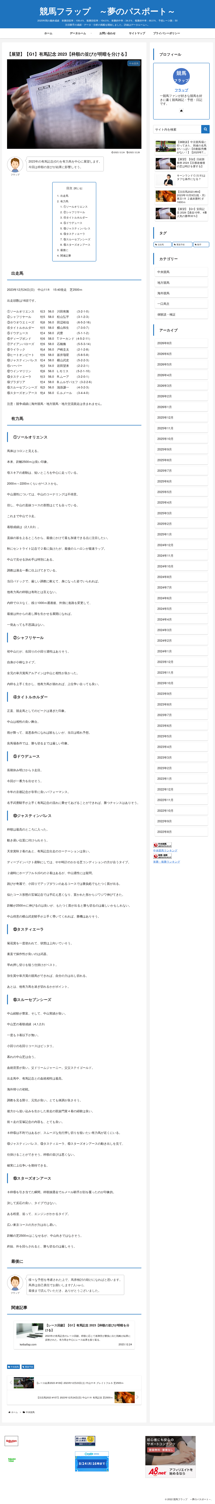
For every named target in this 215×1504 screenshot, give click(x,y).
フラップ (181, 90)
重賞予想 (29, 1366)
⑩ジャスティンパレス (76, 228)
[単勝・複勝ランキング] (162, 855)
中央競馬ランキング (165, 850)
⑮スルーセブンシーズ (76, 239)
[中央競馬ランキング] (162, 844)
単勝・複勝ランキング (166, 862)
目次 (69, 188)
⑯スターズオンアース (76, 244)
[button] (205, 129)
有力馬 (64, 201)
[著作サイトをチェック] (181, 110)
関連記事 (65, 255)
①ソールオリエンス (75, 206)
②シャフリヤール (74, 212)
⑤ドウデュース (72, 223)
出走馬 (65, 196)
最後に (64, 250)
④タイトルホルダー (75, 217)
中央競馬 (15, 1366)
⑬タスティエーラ (74, 234)
